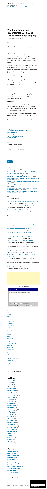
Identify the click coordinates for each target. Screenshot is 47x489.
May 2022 (10, 416)
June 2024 (10, 401)
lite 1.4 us (9, 332)
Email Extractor (10, 325)
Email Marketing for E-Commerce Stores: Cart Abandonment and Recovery (22, 201)
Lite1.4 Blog (10, 3)
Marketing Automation (13, 464)
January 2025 (11, 392)
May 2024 (10, 403)
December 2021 (11, 426)
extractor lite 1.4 (10, 351)
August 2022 (11, 411)
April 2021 (10, 441)
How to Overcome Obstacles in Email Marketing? (17, 209)
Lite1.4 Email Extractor (25, 7)
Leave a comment (24, 38)
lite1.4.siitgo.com (23, 308)
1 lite (8, 356)
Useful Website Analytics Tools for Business (16, 250)
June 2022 (10, 414)
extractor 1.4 (10, 345)
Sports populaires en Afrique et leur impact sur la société (23, 184)
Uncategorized (23, 124)
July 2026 (10, 382)
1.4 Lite (9, 327)
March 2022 (10, 420)
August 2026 (11, 380)
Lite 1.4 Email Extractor (12, 321)
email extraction (10, 349)
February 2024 (11, 405)
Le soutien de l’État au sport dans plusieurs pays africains (23, 181)
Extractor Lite (10, 330)
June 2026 (10, 384)
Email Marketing (11, 461)
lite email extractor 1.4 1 (12, 362)
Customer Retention (13, 455)
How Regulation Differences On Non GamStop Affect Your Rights (23, 179)
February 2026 (11, 388)
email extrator (10, 340)
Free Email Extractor (12, 7)
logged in (14, 149)
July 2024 (10, 399)
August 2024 (11, 397)
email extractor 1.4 (11, 360)
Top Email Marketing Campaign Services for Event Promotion (19, 232)
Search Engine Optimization (15, 466)
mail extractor (10, 334)
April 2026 (10, 386)
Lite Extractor (10, 323)
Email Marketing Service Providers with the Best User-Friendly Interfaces (22, 205)
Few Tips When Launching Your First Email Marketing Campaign (20, 224)
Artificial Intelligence (13, 451)
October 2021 (11, 429)
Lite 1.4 (9, 314)
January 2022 (11, 424)
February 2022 (11, 422)
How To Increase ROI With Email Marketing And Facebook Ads (20, 236)
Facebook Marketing (13, 463)
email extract (10, 347)
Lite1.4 (8, 312)
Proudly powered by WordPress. (17, 485)
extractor (9, 336)
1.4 (8, 354)
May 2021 (10, 439)
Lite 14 (8, 318)
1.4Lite (8, 329)
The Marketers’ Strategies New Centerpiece (16, 266)
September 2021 (12, 431)
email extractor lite (11, 342)
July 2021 (10, 435)
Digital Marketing (12, 457)
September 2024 (12, 396)
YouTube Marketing (12, 472)
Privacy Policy (33, 477)
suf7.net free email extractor (13, 358)
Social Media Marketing (13, 468)
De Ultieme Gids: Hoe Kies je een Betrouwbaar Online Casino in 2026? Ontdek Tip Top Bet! (22, 175)
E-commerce (11, 459)
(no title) (9, 170)
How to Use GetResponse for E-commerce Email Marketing (19, 260)
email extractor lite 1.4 (12, 343)
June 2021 (10, 437)
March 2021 (10, 443)
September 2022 (12, 409)
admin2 (10, 38)
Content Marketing (12, 453)
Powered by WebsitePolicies (35, 486)
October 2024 (11, 394)
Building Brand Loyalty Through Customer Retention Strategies (20, 218)
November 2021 (11, 428)
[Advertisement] (23, 14)
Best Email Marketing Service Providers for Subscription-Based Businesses (22, 244)
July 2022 (10, 413)
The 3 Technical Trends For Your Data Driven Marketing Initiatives (21, 214)
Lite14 (8, 316)
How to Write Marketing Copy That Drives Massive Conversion (20, 240)
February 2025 (11, 390)
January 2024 (11, 407)
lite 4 (8, 352)
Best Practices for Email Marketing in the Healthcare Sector (19, 228)
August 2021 (11, 433)
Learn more (42, 482)
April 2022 (10, 418)
